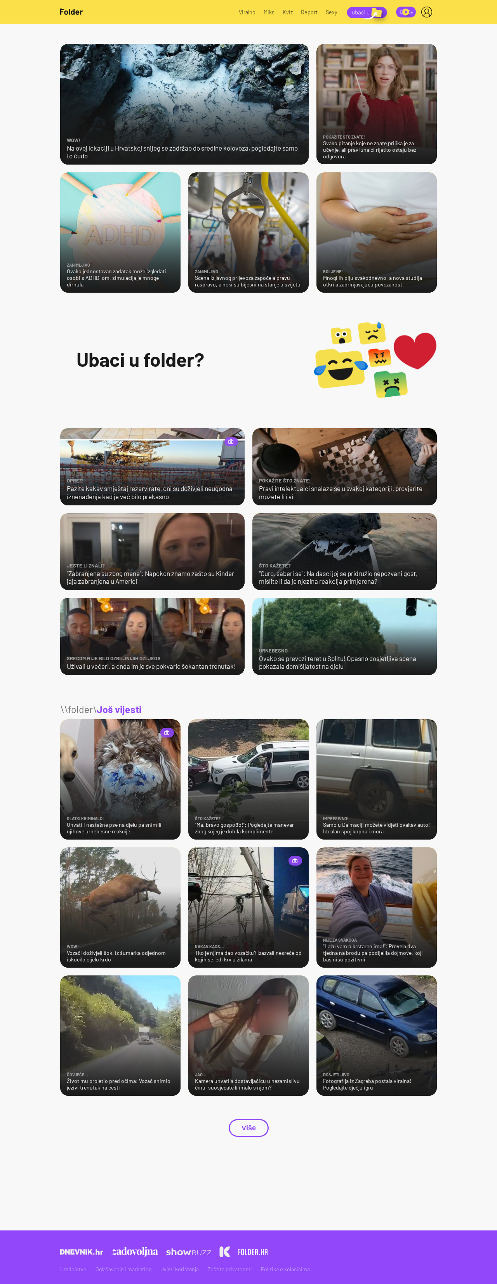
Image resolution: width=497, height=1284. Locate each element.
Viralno (247, 12)
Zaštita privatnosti (230, 1269)
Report (309, 12)
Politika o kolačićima (285, 1269)
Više (249, 1128)
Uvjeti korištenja (179, 1269)
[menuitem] (428, 12)
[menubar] (428, 12)
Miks (269, 12)
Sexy (331, 12)
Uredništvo (73, 1269)
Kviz (288, 12)
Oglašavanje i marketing (123, 1269)
